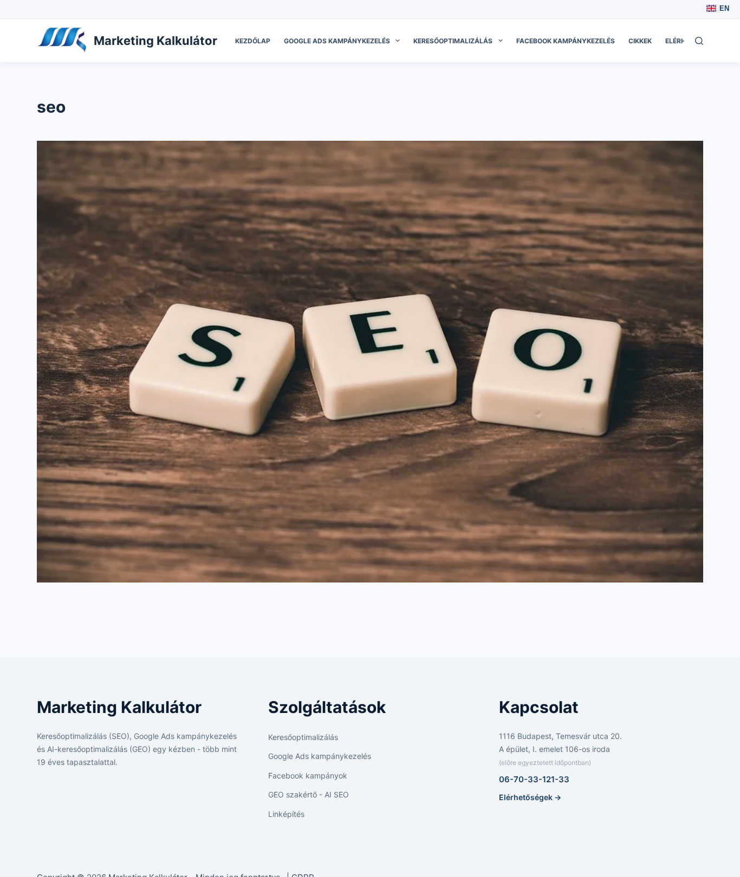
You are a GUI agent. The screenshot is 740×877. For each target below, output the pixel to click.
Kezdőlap (252, 41)
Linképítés (286, 814)
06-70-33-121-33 (534, 779)
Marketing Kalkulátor (155, 41)
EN (724, 8)
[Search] (699, 41)
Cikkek (640, 41)
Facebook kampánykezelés (565, 41)
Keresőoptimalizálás (452, 41)
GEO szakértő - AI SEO (308, 794)
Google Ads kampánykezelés (337, 41)
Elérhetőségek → (530, 797)
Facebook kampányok (307, 775)
